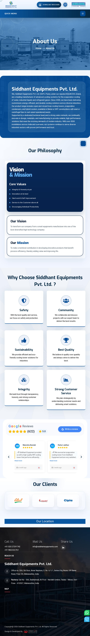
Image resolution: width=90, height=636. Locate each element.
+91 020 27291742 (12, 546)
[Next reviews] (81, 457)
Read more (18, 461)
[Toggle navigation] (82, 13)
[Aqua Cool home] (77, 4)
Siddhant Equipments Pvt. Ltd (29, 626)
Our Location (45, 521)
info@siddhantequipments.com (45, 546)
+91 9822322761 (12, 550)
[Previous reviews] (8, 457)
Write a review (71, 429)
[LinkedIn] (63, 547)
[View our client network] (30, 500)
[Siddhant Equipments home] (11, 4)
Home (38, 48)
